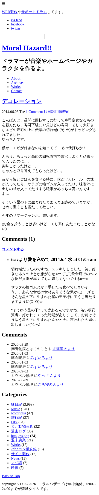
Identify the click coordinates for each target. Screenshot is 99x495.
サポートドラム (34, 12)
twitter (15, 28)
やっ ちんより (49, 375)
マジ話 (16, 463)
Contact (16, 91)
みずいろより (41, 358)
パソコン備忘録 (24, 449)
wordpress (18, 413)
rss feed (16, 20)
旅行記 (16, 417)
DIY (14, 422)
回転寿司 (62, 112)
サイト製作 (20, 454)
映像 (14, 468)
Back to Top (11, 476)
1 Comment (34, 112)
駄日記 (49, 112)
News (15, 458)
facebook (17, 24)
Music (15, 409)
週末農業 (18, 440)
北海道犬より (63, 349)
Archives (17, 83)
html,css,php (20, 436)
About (15, 78)
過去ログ (18, 431)
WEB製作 (9, 12)
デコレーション (22, 101)
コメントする (13, 249)
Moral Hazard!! (27, 48)
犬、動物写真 (22, 426)
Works (15, 87)
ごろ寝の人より (51, 384)
